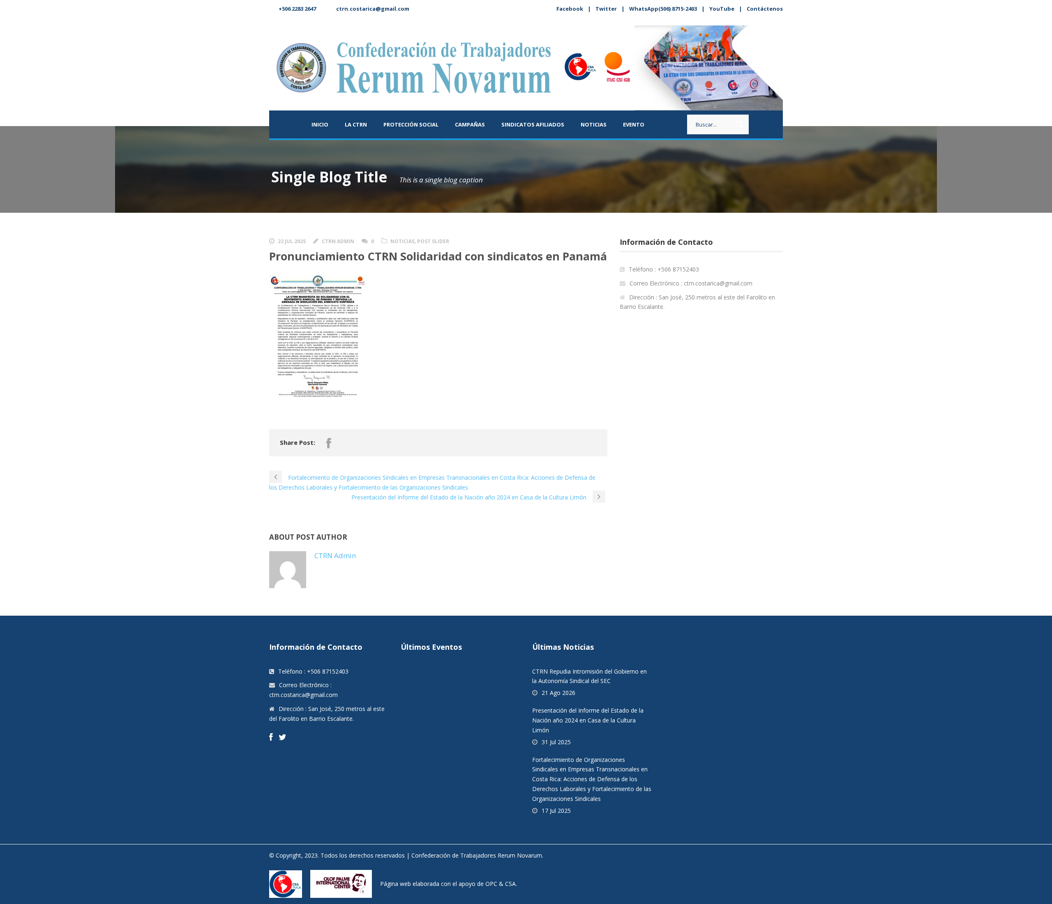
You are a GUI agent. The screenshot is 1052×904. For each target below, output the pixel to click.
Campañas (470, 124)
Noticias (594, 124)
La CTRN (356, 124)
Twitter (606, 8)
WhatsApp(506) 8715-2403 (663, 8)
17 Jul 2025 (556, 810)
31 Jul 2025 (556, 742)
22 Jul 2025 (292, 241)
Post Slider (433, 241)
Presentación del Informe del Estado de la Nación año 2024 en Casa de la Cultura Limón (588, 720)
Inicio (319, 124)
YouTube (721, 8)
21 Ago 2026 (558, 693)
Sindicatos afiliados (532, 124)
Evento (633, 124)
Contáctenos (765, 8)
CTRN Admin (338, 241)
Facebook (569, 8)
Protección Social (410, 124)
